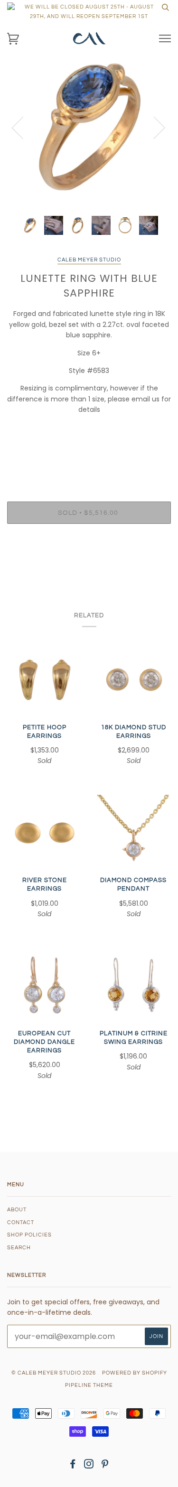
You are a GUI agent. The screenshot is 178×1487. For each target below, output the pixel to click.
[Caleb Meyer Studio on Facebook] (73, 1465)
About (17, 1209)
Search (19, 1247)
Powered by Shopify (134, 1372)
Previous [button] (23, 127)
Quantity (89, 461)
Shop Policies (29, 1234)
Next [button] (153, 127)
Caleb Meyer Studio (89, 259)
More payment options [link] (89, 563)
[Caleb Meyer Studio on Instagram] (89, 1465)
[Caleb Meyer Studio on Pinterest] (105, 1465)
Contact (20, 1222)
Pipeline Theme (89, 1385)
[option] (89, 127)
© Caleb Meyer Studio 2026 (53, 1372)
